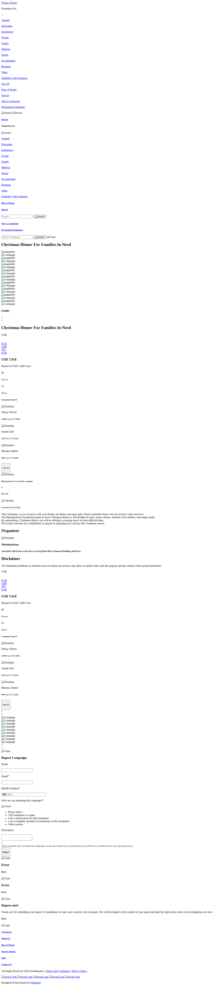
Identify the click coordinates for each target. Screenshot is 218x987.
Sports (4, 54)
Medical (5, 49)
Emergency (7, 31)
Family (5, 43)
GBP (4, 346)
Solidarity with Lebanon (14, 78)
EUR (4, 343)
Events (5, 37)
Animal (5, 20)
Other (4, 72)
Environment (8, 60)
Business (6, 66)
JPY (3, 349)
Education (6, 26)
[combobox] (7, 794)
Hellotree (36, 982)
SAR (4, 352)
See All (5, 83)
